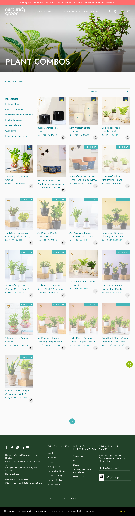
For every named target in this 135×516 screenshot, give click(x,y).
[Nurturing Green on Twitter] (12, 447)
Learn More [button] (89, 511)
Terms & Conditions (56, 471)
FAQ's (75, 460)
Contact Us (78, 456)
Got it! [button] (122, 511)
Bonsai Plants (13, 125)
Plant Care (81, 11)
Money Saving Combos (19, 114)
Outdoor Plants (14, 109)
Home (7, 82)
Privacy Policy (54, 466)
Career (50, 462)
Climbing (10, 130)
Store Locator (79, 476)
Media (76, 465)
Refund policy (54, 484)
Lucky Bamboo (13, 119)
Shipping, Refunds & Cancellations (82, 470)
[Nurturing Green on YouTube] (27, 447)
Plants (39, 11)
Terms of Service (55, 480)
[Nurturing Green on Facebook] (6, 447)
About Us (94, 11)
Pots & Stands (53, 11)
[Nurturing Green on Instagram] (17, 447)
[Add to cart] (63, 137)
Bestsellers (11, 98)
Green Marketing (55, 475)
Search (50, 453)
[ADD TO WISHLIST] (40, 100)
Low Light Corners (16, 135)
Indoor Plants (13, 103)
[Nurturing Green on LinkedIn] (22, 447)
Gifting (68, 11)
